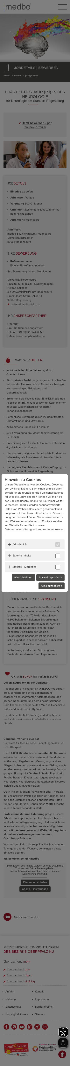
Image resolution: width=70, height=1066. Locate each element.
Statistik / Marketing (24, 566)
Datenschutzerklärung (18, 529)
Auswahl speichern (50, 577)
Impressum (57, 529)
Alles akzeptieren (51, 585)
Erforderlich (19, 544)
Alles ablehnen (23, 577)
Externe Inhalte (21, 555)
